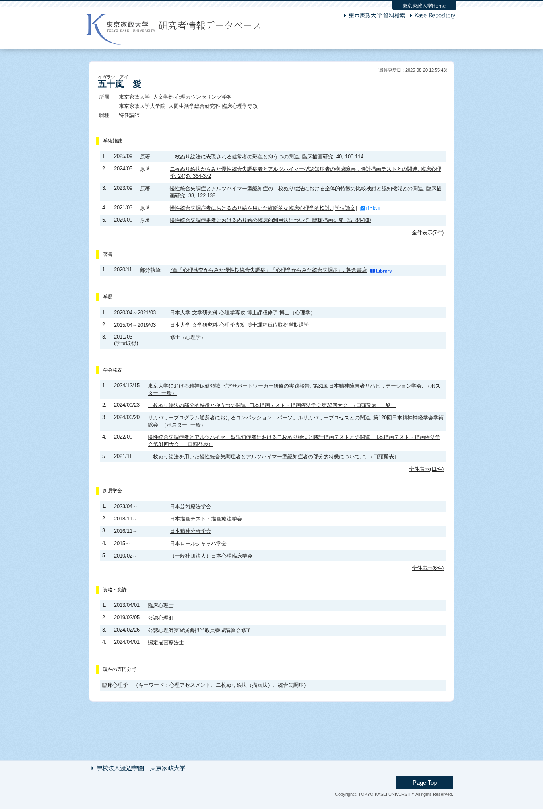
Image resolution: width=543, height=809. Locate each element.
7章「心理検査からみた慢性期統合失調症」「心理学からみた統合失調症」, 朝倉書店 (268, 270)
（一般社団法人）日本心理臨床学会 (211, 556)
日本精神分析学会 (190, 531)
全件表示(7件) (428, 233)
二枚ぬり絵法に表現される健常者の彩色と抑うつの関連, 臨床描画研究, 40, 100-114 (266, 157)
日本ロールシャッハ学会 (198, 543)
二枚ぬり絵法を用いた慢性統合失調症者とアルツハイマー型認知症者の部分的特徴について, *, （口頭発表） (273, 457)
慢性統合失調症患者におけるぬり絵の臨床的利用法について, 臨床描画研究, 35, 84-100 (270, 220)
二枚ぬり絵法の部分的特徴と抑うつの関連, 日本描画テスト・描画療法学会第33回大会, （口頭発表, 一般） (272, 405)
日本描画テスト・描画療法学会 (206, 519)
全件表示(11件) (426, 469)
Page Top (425, 782)
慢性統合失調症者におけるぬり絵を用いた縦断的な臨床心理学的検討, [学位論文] (263, 208)
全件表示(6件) (428, 568)
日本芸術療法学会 (190, 506)
